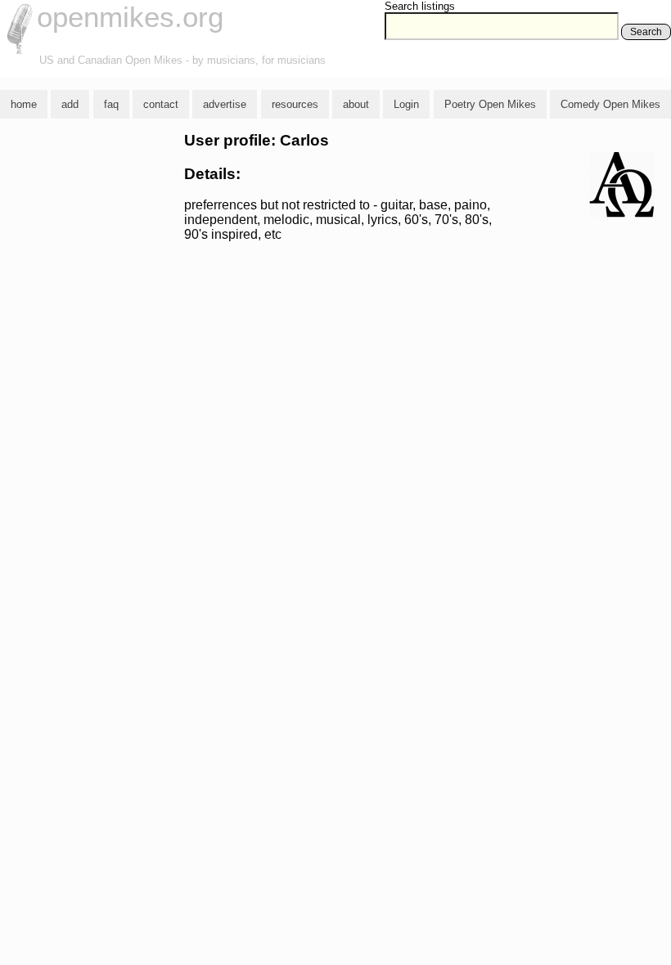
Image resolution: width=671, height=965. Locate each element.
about (356, 104)
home (24, 104)
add (70, 104)
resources (295, 104)
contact (160, 104)
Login (406, 104)
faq (111, 104)
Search (646, 32)
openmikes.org (130, 17)
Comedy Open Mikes (610, 104)
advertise (224, 104)
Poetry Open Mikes (490, 104)
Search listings (420, 6)
